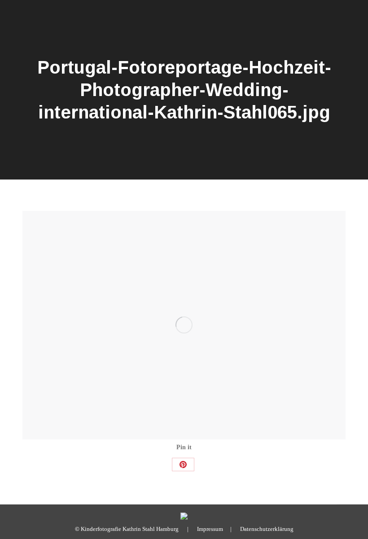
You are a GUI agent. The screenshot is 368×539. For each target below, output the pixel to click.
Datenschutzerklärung (267, 529)
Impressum (210, 529)
